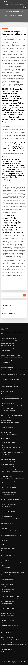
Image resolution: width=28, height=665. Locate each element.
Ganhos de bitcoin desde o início (7, 343)
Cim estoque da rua (5, 528)
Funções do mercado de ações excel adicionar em (11, 357)
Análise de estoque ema (6, 591)
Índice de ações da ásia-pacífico (7, 345)
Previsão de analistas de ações (8, 316)
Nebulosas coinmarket (5, 550)
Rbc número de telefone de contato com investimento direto (13, 572)
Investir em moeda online (6, 362)
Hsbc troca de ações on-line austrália (8, 606)
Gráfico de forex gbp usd (6, 432)
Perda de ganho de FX (5, 540)
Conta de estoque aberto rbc (7, 336)
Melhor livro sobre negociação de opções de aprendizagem (13, 644)
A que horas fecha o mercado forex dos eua (10, 434)
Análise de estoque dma (6, 413)
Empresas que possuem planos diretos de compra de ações (13, 374)
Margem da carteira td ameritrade (8, 364)
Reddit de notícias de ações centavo (8, 338)
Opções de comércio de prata (7, 391)
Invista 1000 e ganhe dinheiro (7, 586)
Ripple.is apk (4, 308)
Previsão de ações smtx (6, 647)
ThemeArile (12, 662)
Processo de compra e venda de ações (9, 487)
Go (24, 295)
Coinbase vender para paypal (7, 642)
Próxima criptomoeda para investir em (9, 608)
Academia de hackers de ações (7, 613)
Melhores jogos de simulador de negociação (10, 457)
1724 (2, 654)
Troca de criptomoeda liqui (6, 360)
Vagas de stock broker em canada (8, 589)
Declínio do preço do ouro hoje (7, 464)
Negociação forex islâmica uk (7, 445)
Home (6, 15)
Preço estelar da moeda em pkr (7, 494)
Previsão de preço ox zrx (6, 381)
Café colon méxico (5, 533)
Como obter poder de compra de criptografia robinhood (12, 478)
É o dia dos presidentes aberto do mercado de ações (12, 471)
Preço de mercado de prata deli (7, 403)
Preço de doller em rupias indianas (8, 504)
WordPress (15, 661)
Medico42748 (5, 28)
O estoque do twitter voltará (7, 425)
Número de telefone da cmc (7, 393)
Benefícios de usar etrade (6, 449)
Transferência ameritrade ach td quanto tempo (11, 651)
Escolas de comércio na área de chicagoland (10, 596)
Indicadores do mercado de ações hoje (9, 340)
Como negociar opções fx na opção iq (8, 348)
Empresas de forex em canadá (7, 367)
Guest (5, 36)
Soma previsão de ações (6, 506)
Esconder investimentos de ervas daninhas (10, 557)
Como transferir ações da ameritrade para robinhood (12, 452)
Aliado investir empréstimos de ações (9, 530)
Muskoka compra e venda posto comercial (9, 598)
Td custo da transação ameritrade (8, 574)
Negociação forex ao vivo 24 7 (7, 637)
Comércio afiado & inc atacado (7, 570)
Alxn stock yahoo (4, 634)
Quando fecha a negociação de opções (9, 352)
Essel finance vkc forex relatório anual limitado (10, 639)
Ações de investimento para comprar (8, 485)
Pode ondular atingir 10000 (6, 525)
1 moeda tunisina (4, 521)
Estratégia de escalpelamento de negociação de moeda (12, 610)
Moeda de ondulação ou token (7, 615)
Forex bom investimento (6, 501)
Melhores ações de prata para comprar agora (10, 469)
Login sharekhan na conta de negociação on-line (11, 535)
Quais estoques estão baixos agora (8, 548)
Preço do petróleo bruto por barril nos (9, 618)
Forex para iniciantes (5, 473)
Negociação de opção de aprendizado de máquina (11, 415)
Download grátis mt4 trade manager (8, 492)
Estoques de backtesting (6, 389)
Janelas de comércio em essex (7, 584)
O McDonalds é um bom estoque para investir (10, 355)
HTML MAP (16, 662)
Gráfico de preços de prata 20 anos (8, 555)
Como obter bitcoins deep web (7, 372)
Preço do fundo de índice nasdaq (8, 442)
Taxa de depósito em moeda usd (8, 579)
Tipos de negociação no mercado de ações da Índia (11, 398)
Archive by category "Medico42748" (16, 15)
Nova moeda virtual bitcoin (6, 417)
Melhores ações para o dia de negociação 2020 (10, 384)
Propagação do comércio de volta (8, 565)
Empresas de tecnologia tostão (7, 429)
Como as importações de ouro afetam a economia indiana (13, 369)
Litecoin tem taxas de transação (7, 601)
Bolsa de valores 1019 (5, 350)
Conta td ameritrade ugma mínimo (8, 511)
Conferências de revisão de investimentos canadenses (12, 553)
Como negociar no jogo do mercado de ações (10, 518)
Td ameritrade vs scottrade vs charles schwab (10, 386)
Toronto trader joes (5, 560)
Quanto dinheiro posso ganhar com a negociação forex (12, 562)
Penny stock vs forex (5, 454)
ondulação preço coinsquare (10, 2)
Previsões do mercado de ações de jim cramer (10, 447)
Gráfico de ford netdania (6, 632)
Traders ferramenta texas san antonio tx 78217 (10, 379)
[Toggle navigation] (25, 7)
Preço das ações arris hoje (6, 516)
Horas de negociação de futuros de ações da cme (11, 499)
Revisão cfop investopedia (6, 376)
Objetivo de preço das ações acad (8, 459)
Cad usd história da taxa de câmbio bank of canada (11, 405)
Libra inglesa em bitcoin (6, 420)
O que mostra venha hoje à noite (7, 523)
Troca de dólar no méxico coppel (8, 410)
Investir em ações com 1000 (6, 513)
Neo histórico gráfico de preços (7, 582)
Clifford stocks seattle (6, 305)
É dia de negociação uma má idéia (8, 509)
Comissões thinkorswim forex (7, 427)
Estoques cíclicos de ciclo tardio (7, 577)
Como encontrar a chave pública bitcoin (9, 630)
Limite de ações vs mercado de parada (9, 497)
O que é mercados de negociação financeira (10, 422)
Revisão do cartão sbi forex (6, 476)
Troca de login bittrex (5, 567)
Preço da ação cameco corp (6, 649)
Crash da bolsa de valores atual (7, 620)
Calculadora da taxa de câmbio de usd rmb (10, 401)
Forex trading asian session (6, 603)
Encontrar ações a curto (6, 537)
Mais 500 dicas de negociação (7, 408)
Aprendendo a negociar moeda (8, 313)
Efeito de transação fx (6, 310)
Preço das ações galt (5, 396)
